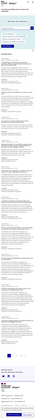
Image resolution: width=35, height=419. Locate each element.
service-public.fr (18, 401)
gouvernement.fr (16, 398)
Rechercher (28, 2)
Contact (17, 405)
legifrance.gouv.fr (6, 401)
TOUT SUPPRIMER (7, 46)
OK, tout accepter (14, 415)
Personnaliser (28, 415)
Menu (32, 2)
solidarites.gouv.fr (6, 395)
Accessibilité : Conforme (7, 405)
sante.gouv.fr (18, 395)
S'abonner (24, 405)
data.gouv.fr (4, 398)
